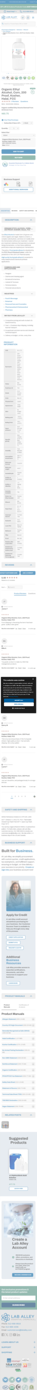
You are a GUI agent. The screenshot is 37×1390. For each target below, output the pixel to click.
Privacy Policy (13, 696)
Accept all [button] (19, 700)
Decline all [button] (18, 704)
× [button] (33, 679)
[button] (18, 708)
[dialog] (18, 695)
